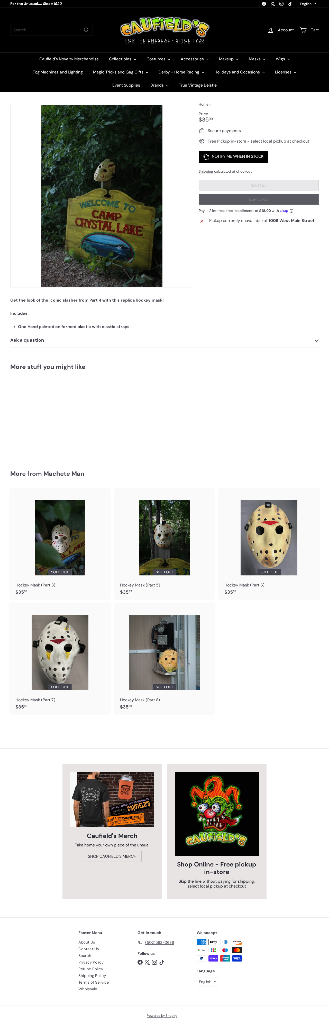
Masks (255, 59)
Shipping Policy (92, 975)
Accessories (193, 59)
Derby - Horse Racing (179, 72)
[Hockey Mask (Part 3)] (60, 544)
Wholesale (87, 989)
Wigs (281, 59)
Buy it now (259, 199)
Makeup (227, 59)
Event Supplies (126, 85)
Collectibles (120, 59)
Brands (157, 85)
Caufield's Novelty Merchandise (69, 59)
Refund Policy (90, 969)
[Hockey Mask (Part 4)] (33, 416)
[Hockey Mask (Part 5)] (164, 544)
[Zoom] (102, 196)
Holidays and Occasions (237, 72)
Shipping (206, 171)
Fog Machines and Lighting (58, 72)
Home (203, 104)
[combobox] (51, 30)
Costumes (157, 59)
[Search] (86, 30)
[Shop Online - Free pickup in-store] (217, 814)
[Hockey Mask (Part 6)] (269, 544)
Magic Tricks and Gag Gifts (118, 72)
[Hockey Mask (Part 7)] (60, 659)
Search (84, 955)
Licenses (284, 72)
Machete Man (63, 474)
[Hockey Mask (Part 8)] (164, 659)
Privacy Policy (91, 962)
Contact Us (88, 949)
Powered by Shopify (162, 1015)
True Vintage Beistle (198, 85)
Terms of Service (93, 982)
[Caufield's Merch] (112, 799)
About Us (86, 942)
